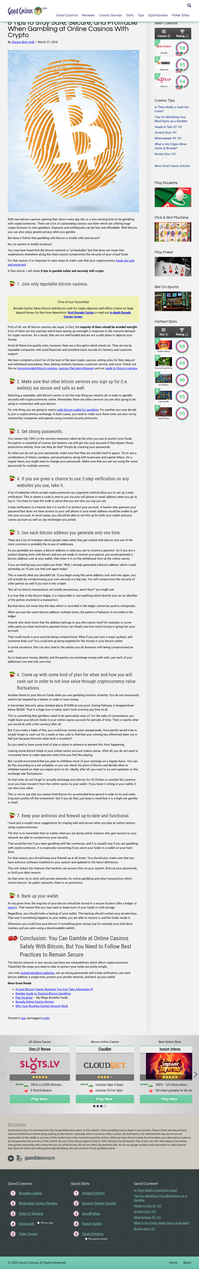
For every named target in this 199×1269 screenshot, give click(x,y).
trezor (11, 907)
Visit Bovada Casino (81, 312)
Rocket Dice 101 (165, 154)
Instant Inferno (170, 1049)
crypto (45, 1018)
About (187, 1263)
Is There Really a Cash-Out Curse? (156, 1190)
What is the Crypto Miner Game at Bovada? (161, 1223)
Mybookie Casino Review (38, 1203)
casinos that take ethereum (76, 368)
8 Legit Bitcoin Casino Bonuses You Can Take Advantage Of (54, 989)
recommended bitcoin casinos (37, 368)
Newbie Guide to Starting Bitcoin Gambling (43, 993)
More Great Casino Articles (172, 166)
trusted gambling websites (37, 973)
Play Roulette (24, 997)
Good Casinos (67, 15)
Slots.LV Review (40, 1049)
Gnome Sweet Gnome (99, 1203)
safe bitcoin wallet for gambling (77, 410)
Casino (162, 36)
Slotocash (26, 1224)
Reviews (88, 15)
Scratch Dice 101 (166, 132)
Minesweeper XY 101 (168, 138)
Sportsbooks (158, 15)
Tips (141, 15)
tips (23, 1018)
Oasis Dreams (93, 1234)
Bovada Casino (30, 1193)
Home (173, 1263)
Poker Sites (180, 15)
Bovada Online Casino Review (35, 1002)
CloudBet (105, 1049)
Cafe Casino (28, 1234)
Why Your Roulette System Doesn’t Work (42, 1006)
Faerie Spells (92, 1224)
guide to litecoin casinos (121, 368)
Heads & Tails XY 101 (168, 127)
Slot (161, 334)
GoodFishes (91, 1214)
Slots (130, 15)
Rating (180, 36)
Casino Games (110, 15)
